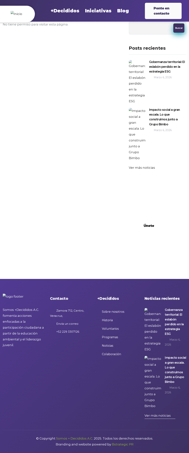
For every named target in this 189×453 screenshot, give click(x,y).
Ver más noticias (142, 167)
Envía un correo (67, 323)
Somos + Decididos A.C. (74, 438)
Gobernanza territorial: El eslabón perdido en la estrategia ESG (167, 66)
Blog (123, 10)
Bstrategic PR (122, 444)
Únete (149, 226)
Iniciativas (98, 10)
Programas (110, 337)
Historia (107, 320)
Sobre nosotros (113, 311)
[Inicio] (16, 14)
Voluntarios (110, 328)
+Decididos (65, 10)
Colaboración (111, 354)
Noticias (107, 345)
